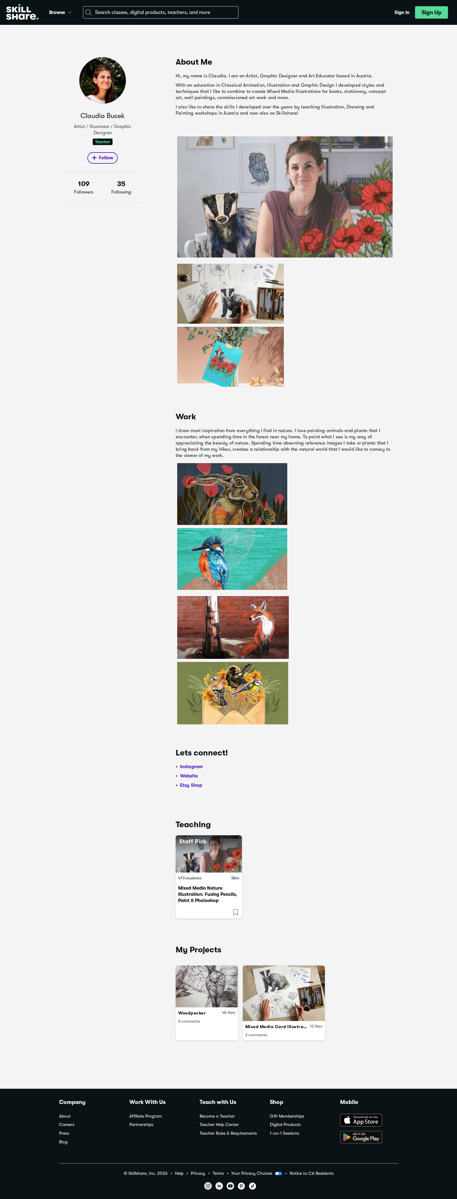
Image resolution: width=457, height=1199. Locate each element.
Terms (218, 1173)
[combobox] (160, 12)
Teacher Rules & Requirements (228, 1133)
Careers (66, 1124)
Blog (63, 1142)
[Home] (22, 12)
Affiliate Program (145, 1116)
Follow (106, 158)
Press (64, 1133)
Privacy (198, 1173)
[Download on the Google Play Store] (369, 1138)
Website (189, 776)
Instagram (191, 766)
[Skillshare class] (209, 854)
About (65, 1116)
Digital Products (285, 1124)
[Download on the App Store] (369, 1121)
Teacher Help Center (219, 1124)
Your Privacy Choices (251, 1173)
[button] (69, 11)
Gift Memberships (287, 1116)
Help (179, 1173)
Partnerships (141, 1124)
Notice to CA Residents (312, 1173)
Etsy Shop (191, 785)
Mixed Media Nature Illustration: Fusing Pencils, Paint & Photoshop (207, 894)
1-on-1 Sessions (284, 1133)
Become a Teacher (217, 1116)
